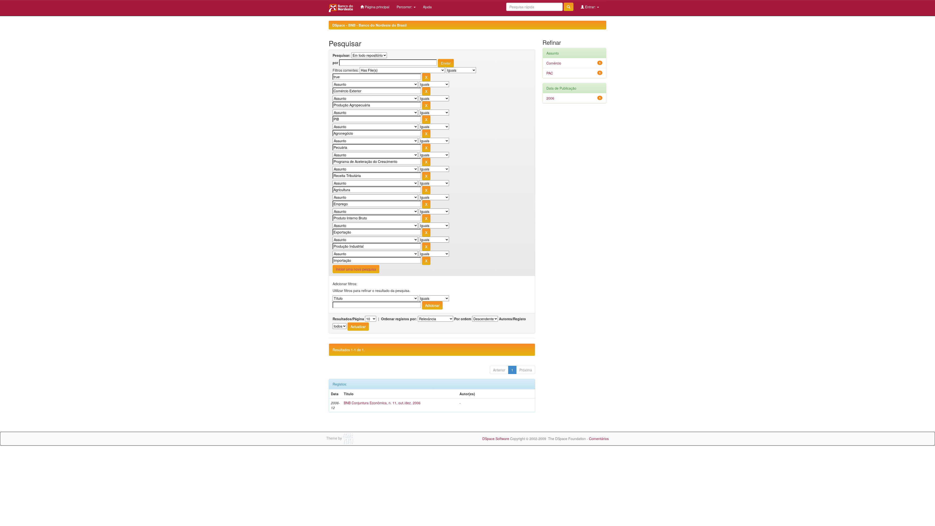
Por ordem (462, 318)
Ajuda (427, 6)
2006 (550, 98)
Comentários (599, 438)
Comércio (553, 63)
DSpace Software (495, 438)
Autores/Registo (512, 318)
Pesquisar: (341, 55)
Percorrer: (405, 6)
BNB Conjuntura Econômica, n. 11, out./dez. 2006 (382, 402)
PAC (549, 73)
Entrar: (590, 6)
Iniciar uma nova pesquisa (356, 269)
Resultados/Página (348, 318)
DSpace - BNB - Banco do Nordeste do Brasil (369, 25)
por (335, 62)
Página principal (376, 6)
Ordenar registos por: (399, 318)
